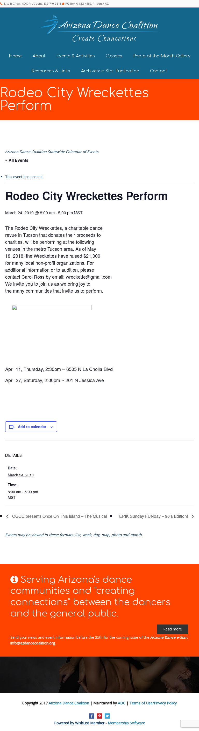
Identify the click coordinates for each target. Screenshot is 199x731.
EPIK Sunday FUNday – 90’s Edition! (154, 516)
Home (15, 56)
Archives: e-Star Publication (110, 71)
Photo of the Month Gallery (161, 56)
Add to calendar (32, 426)
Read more (172, 629)
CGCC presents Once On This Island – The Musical (59, 516)
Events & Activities (75, 56)
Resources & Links (51, 71)
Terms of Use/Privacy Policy (153, 702)
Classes (114, 56)
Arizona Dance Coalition (69, 702)
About (39, 56)
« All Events (17, 160)
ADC (121, 702)
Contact (158, 71)
